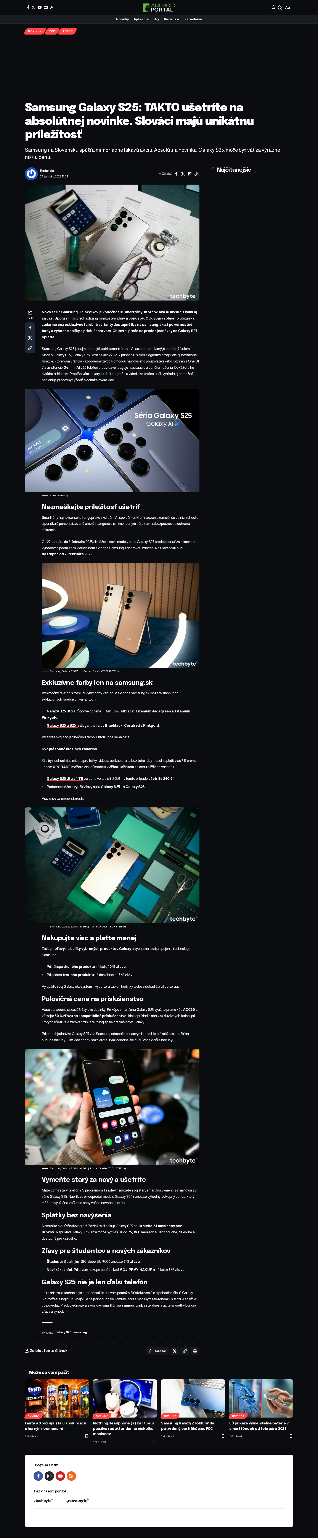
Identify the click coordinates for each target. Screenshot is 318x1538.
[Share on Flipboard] (190, 173)
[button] (280, 7)
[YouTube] (39, 7)
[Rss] (52, 7)
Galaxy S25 (63, 1332)
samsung (80, 1332)
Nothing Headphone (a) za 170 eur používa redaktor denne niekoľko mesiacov (123, 1429)
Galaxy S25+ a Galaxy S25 (123, 787)
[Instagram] (49, 1476)
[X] (33, 7)
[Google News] (46, 7)
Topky (68, 31)
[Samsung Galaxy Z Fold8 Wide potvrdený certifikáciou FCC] (193, 1398)
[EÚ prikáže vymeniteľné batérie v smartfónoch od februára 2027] (261, 1398)
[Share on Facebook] (176, 173)
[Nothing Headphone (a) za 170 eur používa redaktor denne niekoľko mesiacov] (125, 1398)
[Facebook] (28, 7)
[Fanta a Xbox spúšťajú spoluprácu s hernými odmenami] (57, 1398)
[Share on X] (183, 173)
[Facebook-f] (38, 1476)
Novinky (35, 31)
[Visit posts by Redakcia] (31, 173)
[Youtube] (60, 1476)
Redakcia (47, 170)
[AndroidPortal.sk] (159, 7)
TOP (52, 31)
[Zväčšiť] (211, 394)
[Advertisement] (159, 68)
